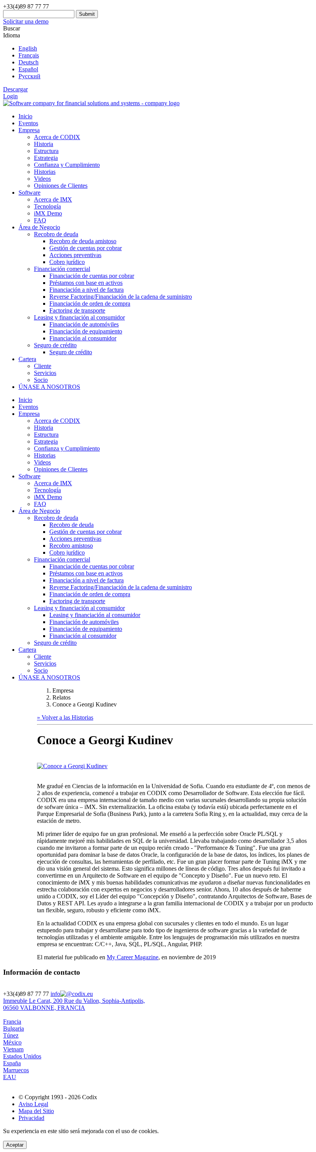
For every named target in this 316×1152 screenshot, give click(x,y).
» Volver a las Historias (65, 717)
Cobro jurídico (67, 262)
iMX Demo (48, 213)
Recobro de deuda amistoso (82, 241)
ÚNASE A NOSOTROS (49, 386)
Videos (42, 178)
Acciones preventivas (75, 255)
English (27, 48)
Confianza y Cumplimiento (67, 164)
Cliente (42, 366)
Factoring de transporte (77, 310)
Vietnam (13, 1049)
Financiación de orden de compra (89, 303)
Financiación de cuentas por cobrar (91, 275)
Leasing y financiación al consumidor (79, 608)
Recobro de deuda (56, 518)
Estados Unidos (22, 1056)
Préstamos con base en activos (86, 282)
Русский (29, 76)
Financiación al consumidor (82, 338)
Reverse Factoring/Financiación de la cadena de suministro (120, 296)
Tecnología (47, 206)
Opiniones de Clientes (60, 185)
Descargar (15, 89)
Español (28, 69)
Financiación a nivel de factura (86, 289)
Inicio (25, 116)
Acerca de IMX (53, 199)
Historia (43, 144)
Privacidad (31, 1118)
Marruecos (16, 1070)
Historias (44, 171)
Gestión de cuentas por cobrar (85, 248)
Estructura (46, 151)
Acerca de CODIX (57, 137)
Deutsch (28, 62)
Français (28, 55)
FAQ (40, 220)
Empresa (29, 130)
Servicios (45, 373)
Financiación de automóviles (84, 324)
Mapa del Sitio (36, 1111)
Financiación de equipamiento (85, 331)
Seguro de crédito (70, 352)
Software (29, 192)
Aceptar (15, 1145)
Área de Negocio (39, 227)
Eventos (28, 123)
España (12, 1063)
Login (10, 96)
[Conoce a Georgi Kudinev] (72, 766)
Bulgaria (13, 1028)
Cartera (27, 359)
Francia (12, 1021)
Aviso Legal (33, 1104)
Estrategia (46, 158)
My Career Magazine (132, 957)
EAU (9, 1077)
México (12, 1042)
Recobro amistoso (71, 545)
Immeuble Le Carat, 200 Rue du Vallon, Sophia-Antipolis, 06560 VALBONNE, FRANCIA (74, 1004)
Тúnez (10, 1035)
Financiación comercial (62, 559)
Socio (41, 380)
